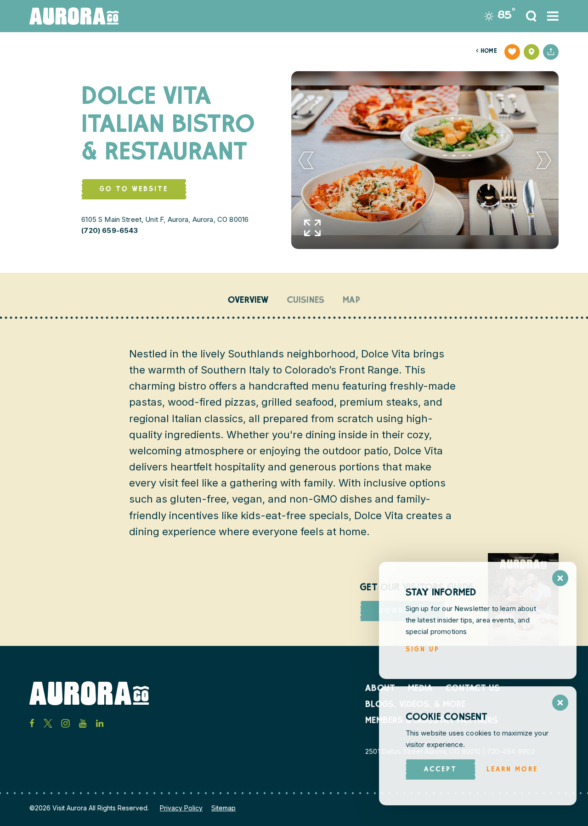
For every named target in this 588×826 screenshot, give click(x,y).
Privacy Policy (181, 808)
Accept (440, 770)
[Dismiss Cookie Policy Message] (560, 703)
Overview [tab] (248, 301)
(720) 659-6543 (109, 230)
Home (486, 51)
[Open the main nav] (553, 16)
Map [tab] (351, 301)
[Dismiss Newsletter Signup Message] (560, 578)
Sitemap (223, 808)
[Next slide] (544, 160)
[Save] (512, 52)
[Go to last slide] (306, 160)
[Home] (74, 16)
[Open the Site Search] (531, 16)
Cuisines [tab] (306, 301)
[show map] (531, 52)
